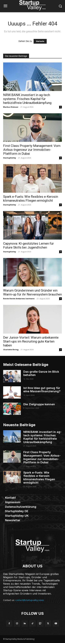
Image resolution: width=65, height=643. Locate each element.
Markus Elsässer (10, 107)
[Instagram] (17, 623)
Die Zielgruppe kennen (39, 404)
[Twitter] (48, 623)
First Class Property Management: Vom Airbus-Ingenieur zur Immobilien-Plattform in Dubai (31, 149)
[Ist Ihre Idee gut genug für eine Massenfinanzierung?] (12, 392)
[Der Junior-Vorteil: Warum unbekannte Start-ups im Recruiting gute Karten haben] (32, 319)
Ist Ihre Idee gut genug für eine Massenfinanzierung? (41, 389)
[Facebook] (9, 623)
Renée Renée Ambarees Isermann (19, 298)
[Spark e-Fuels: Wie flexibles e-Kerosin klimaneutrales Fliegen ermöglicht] (32, 178)
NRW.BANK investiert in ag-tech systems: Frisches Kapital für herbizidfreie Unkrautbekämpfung (27, 99)
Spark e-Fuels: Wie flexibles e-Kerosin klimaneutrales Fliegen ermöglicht (30, 198)
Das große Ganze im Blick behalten (41, 373)
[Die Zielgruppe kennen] (12, 409)
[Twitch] (40, 623)
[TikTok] (32, 623)
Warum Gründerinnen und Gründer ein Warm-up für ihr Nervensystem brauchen (32, 292)
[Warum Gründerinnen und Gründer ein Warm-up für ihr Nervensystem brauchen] (32, 272)
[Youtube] (56, 623)
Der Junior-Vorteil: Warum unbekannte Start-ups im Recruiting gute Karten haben (31, 341)
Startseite (40, 41)
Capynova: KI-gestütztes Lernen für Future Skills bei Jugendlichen (28, 245)
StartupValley (9, 158)
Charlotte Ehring (10, 349)
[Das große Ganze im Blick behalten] (12, 376)
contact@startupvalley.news (29, 600)
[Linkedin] (25, 623)
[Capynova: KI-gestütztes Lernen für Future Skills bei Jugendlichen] (32, 225)
